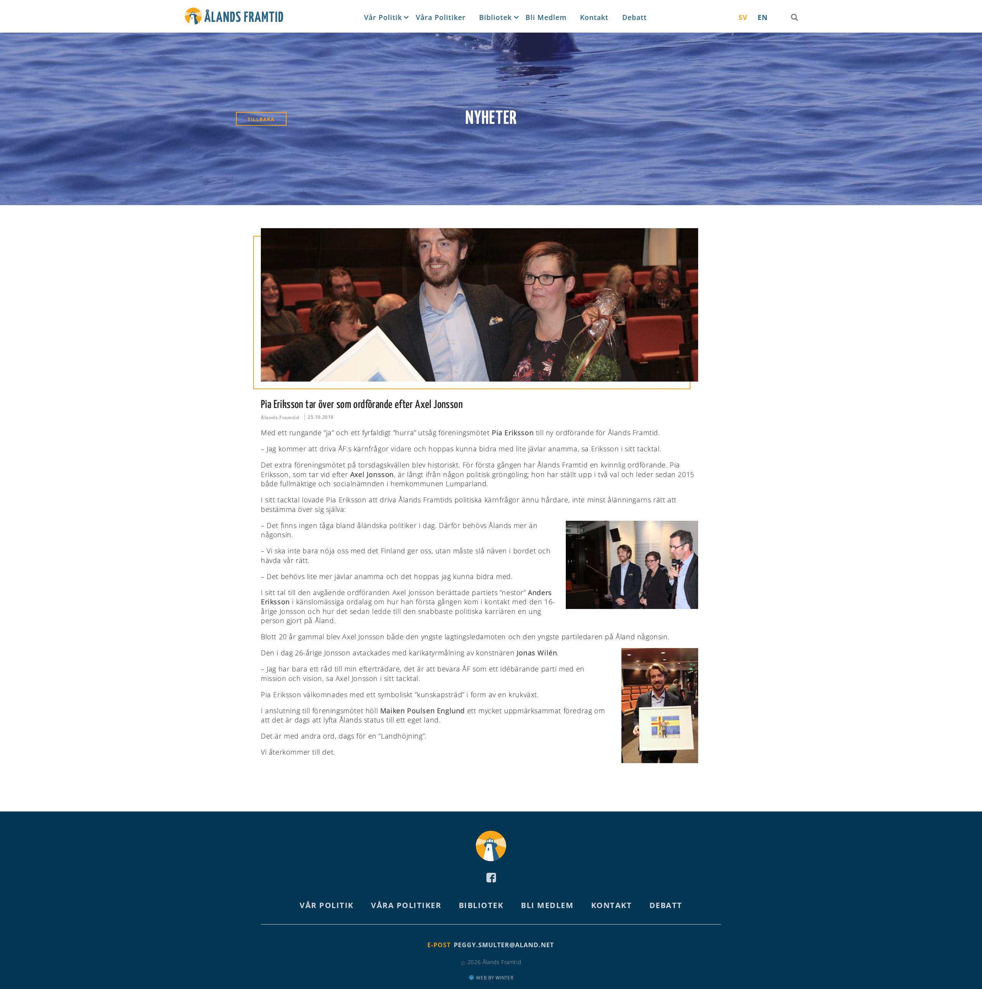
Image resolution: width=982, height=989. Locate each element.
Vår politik (383, 17)
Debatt (634, 17)
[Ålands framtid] (234, 17)
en (763, 17)
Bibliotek (495, 17)
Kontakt (594, 17)
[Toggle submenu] (405, 17)
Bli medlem (546, 17)
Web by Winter (494, 977)
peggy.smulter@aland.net (504, 945)
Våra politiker (441, 17)
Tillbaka (261, 119)
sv (743, 17)
